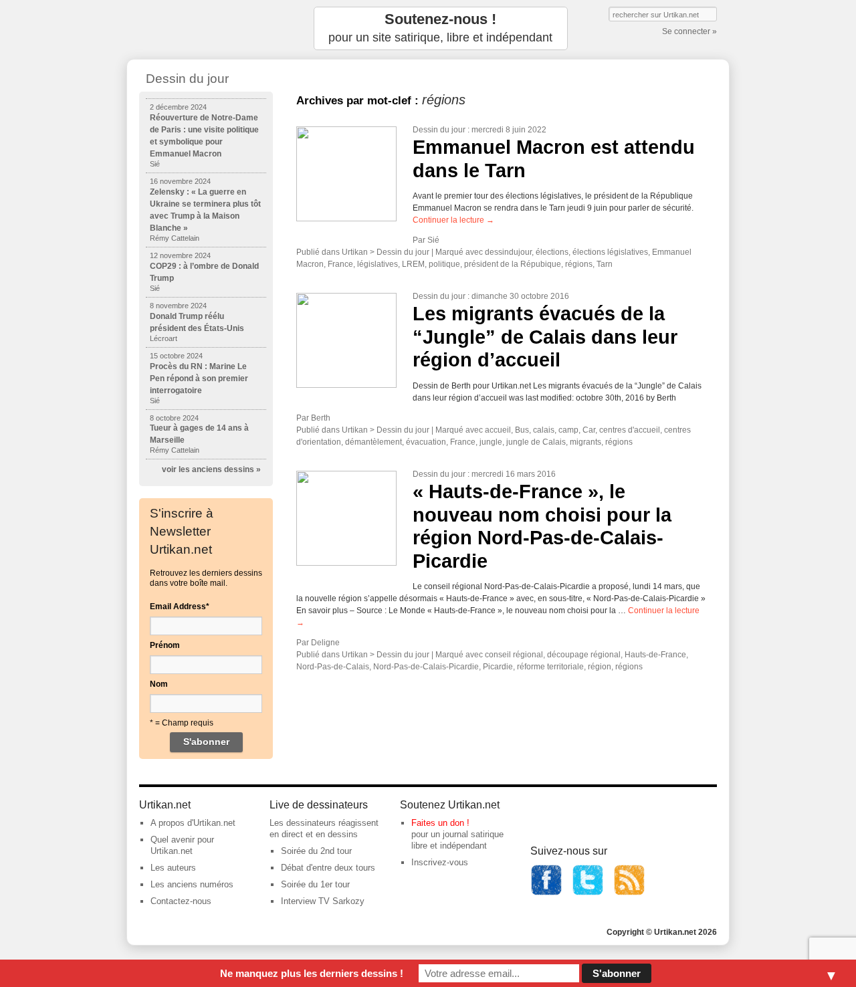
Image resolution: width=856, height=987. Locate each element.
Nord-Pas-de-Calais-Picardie (426, 666)
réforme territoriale (550, 666)
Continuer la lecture (453, 220)
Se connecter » (689, 31)
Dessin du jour (439, 129)
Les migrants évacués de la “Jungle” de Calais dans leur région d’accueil (545, 336)
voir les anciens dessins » (211, 469)
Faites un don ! (440, 823)
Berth (320, 418)
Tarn (605, 264)
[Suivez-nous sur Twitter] (588, 893)
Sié (433, 240)
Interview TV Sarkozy (322, 901)
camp (568, 430)
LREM (413, 264)
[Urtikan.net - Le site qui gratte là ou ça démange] (206, 28)
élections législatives (610, 252)
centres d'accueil (629, 430)
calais (543, 430)
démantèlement (373, 442)
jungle (490, 442)
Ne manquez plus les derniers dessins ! (311, 973)
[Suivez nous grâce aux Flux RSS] (629, 893)
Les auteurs (173, 868)
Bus (522, 430)
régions (579, 264)
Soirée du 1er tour (315, 884)
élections (552, 252)
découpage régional (584, 654)
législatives (377, 264)
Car (588, 430)
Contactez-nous (180, 901)
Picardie (498, 666)
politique (444, 264)
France (340, 264)
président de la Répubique (512, 264)
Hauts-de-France (655, 654)
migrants (585, 442)
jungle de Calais (536, 442)
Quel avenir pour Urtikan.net (182, 845)
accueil (498, 430)
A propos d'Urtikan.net (192, 823)
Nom (159, 684)
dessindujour (508, 252)
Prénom (165, 645)
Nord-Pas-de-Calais (332, 666)
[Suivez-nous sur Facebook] (546, 893)
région (599, 666)
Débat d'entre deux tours (328, 868)
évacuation (426, 442)
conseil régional (514, 654)
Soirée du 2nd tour (316, 851)
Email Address (179, 606)
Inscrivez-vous (439, 862)
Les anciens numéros (191, 884)
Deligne (325, 642)
